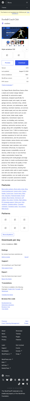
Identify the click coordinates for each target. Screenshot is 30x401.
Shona (8, 376)
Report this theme (7, 279)
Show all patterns (8, 234)
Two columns (22, 206)
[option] (5, 219)
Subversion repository (8, 305)
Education (7, 195)
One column (9, 200)
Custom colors (18, 191)
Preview (7, 63)
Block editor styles (19, 189)
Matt (4, 362)
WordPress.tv (7, 354)
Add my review (6, 257)
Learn (3, 345)
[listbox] (15, 223)
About (3, 331)
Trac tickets (5, 309)
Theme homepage (7, 85)
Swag (18, 354)
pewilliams (7, 23)
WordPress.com (7, 359)
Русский (17, 289)
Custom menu (17, 193)
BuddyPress (6, 368)
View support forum (7, 268)
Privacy (4, 339)
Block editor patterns (7, 189)
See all (26, 257)
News (3, 334)
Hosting (4, 337)
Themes (4, 7)
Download (21, 63)
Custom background (7, 191)
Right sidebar (22, 200)
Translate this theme (7, 294)
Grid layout (18, 197)
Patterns (18, 339)
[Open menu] (27, 2)
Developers (5, 351)
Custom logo (9, 193)
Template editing (12, 204)
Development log (6, 303)
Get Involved (20, 345)
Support (4, 348)
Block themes (10, 197)
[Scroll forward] (26, 49)
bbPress (5, 365)
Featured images (15, 195)
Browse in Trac (6, 307)
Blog (26, 189)
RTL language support (8, 202)
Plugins (18, 337)
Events (18, 348)
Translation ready (13, 206)
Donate (19, 351)
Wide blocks (5, 208)
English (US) (11, 289)
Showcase (19, 331)
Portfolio (16, 200)
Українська (5, 291)
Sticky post (18, 202)
